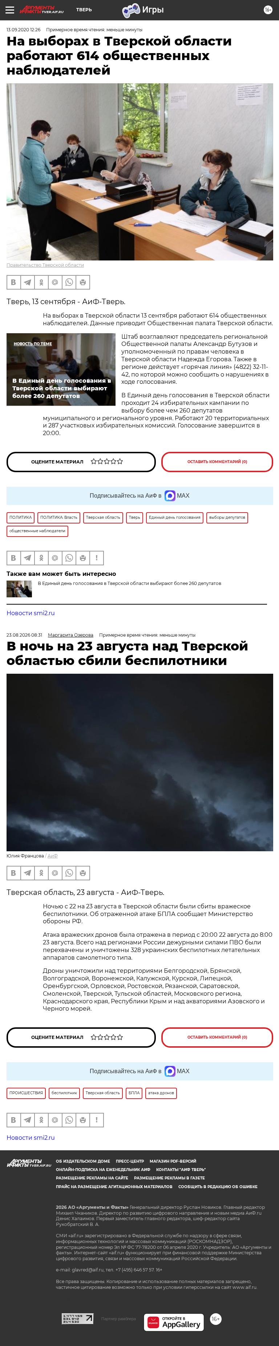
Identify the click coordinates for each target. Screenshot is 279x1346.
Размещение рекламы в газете (169, 1178)
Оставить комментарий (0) (217, 461)
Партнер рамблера (118, 1319)
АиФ (53, 856)
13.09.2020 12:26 (23, 29)
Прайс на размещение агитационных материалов (114, 1186)
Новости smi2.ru (31, 613)
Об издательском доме (83, 1161)
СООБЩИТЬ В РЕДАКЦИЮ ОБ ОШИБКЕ (218, 1186)
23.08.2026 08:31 (24, 635)
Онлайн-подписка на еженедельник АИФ (103, 1169)
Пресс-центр (130, 1161)
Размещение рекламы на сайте (92, 1178)
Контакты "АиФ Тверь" (181, 1169)
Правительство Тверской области (45, 265)
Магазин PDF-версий (173, 1161)
